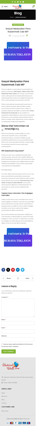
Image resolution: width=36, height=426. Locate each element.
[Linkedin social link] (20, 1)
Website (4, 336)
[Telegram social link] (23, 1)
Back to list (18, 278)
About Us (4, 396)
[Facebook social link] (12, 1)
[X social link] (15, 1)
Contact (3, 403)
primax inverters (21, 17)
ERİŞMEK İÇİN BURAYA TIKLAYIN (17, 51)
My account (4, 411)
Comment (4, 297)
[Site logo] (18, 6)
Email (3, 327)
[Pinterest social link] (17, 1)
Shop (3, 399)
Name (3, 319)
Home (12, 17)
